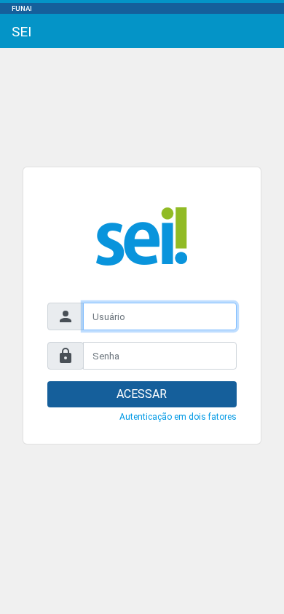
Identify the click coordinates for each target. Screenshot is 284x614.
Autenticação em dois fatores (178, 417)
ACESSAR (142, 394)
